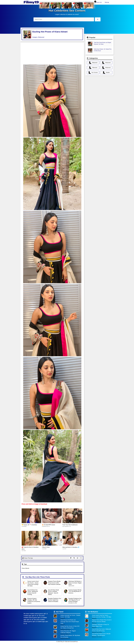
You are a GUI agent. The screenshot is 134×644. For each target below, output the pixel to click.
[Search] (97, 19)
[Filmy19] (31, 2)
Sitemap (107, 2)
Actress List (99, 2)
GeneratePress (74, 641)
